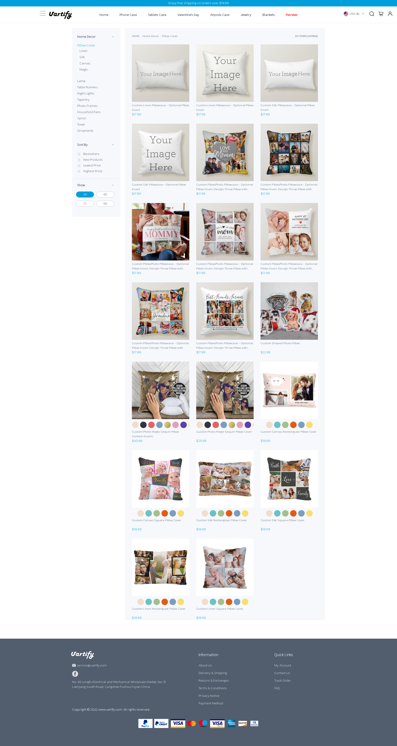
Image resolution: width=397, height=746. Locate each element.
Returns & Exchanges (213, 680)
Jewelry (246, 15)
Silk (82, 57)
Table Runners (87, 87)
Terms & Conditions (212, 688)
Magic (83, 69)
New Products (93, 159)
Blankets (268, 15)
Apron (81, 118)
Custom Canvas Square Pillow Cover (156, 520)
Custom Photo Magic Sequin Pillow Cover (224, 431)
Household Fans (89, 112)
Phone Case (128, 15)
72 (85, 203)
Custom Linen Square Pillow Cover (219, 608)
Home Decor (86, 36)
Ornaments (85, 130)
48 (105, 194)
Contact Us (282, 673)
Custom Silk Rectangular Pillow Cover (221, 520)
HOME (135, 36)
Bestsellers (91, 153)
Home (103, 15)
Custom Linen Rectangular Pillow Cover (159, 608)
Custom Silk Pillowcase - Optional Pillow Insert (288, 107)
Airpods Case (220, 15)
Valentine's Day (188, 15)
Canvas (84, 63)
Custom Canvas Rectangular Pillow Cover (289, 431)
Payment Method (210, 703)
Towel (81, 124)
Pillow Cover (86, 45)
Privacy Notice (208, 695)
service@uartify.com (92, 665)
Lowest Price (92, 165)
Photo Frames (87, 105)
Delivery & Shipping (212, 673)
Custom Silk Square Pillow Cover (283, 520)
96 (105, 203)
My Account (282, 665)
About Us (205, 665)
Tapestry (83, 99)
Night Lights (85, 93)
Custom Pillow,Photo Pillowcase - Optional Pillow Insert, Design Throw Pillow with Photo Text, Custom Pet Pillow (224, 186)
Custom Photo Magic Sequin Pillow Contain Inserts (155, 433)
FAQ (277, 688)
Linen (83, 51)
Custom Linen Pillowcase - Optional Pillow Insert (160, 107)
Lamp (81, 81)
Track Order (282, 680)
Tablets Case (157, 15)
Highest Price (92, 171)
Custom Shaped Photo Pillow (280, 343)
